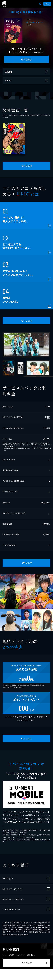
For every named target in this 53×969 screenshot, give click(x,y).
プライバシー (20, 955)
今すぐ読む (26, 59)
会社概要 (11, 955)
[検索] (40, 4)
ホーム (4, 955)
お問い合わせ (31, 955)
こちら (40, 448)
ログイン (47, 4)
